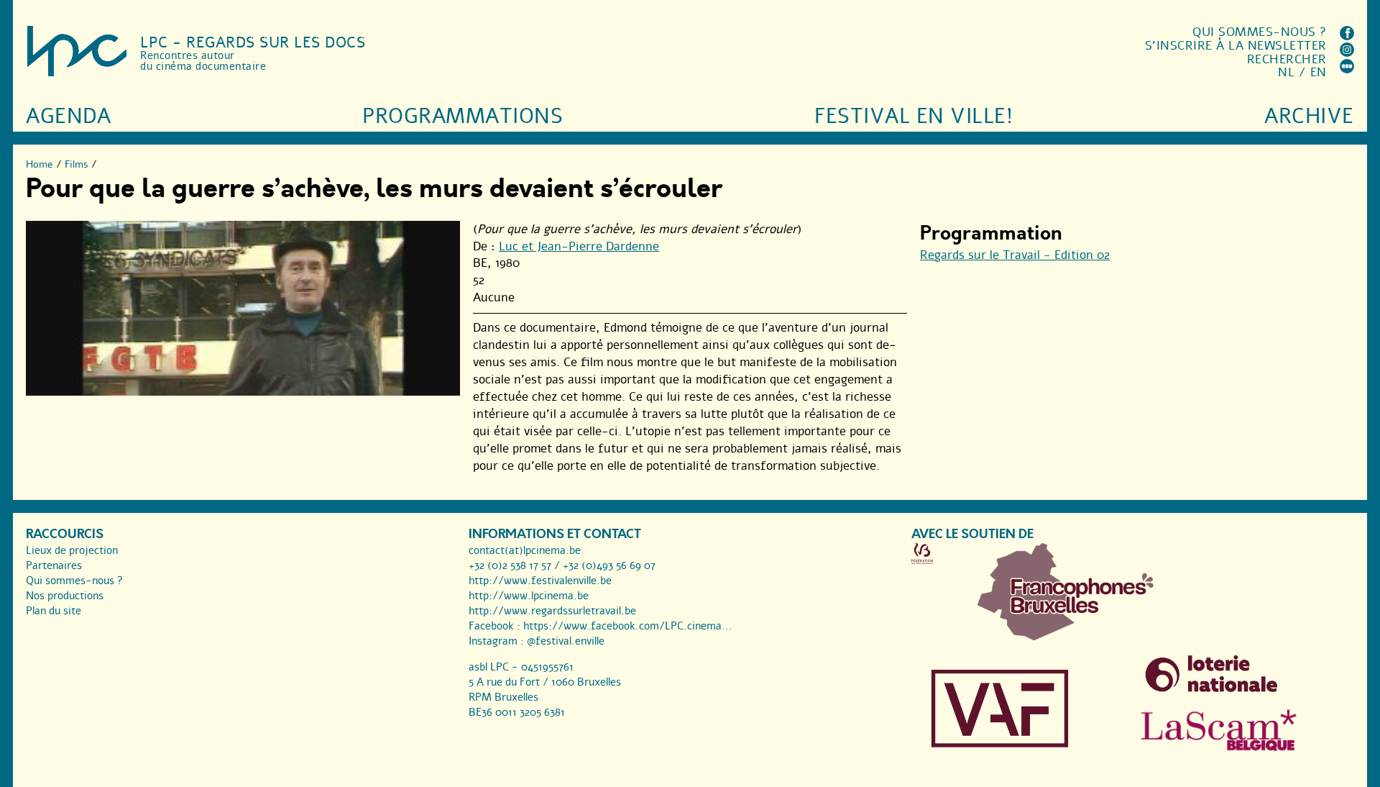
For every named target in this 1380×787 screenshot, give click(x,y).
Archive (1309, 116)
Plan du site (53, 611)
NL (1286, 72)
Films (76, 164)
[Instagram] (1347, 53)
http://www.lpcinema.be (529, 595)
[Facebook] (1347, 36)
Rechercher (1287, 59)
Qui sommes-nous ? (1259, 32)
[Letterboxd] (1347, 69)
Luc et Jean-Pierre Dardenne (579, 246)
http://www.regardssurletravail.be (552, 611)
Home (39, 164)
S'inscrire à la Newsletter (1236, 45)
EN (1318, 72)
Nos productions (65, 595)
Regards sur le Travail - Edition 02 (1015, 255)
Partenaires (54, 565)
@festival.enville (565, 641)
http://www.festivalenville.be (540, 580)
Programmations (462, 116)
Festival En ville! (913, 116)
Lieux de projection (72, 550)
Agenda (68, 116)
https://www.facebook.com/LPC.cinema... (627, 626)
